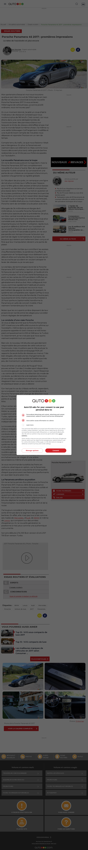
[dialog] (44, 425)
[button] (44, 425)
